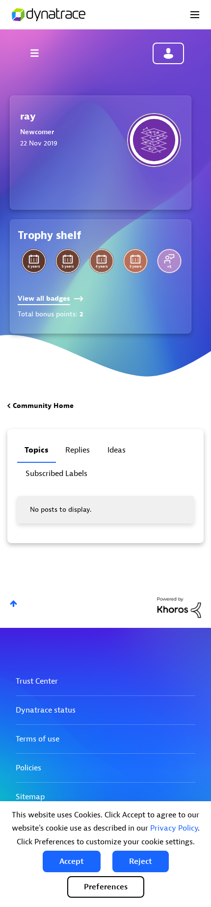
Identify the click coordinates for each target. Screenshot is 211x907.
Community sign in (168, 53)
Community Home (43, 406)
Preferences (106, 887)
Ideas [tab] (116, 450)
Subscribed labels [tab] (56, 473)
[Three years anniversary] (135, 261)
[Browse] (39, 53)
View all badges (44, 298)
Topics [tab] (37, 450)
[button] (72, 861)
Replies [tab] (77, 450)
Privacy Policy (174, 828)
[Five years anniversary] (67, 261)
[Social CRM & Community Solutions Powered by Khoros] (179, 607)
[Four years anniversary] (101, 261)
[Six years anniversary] (34, 261)
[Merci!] (169, 261)
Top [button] (13, 603)
